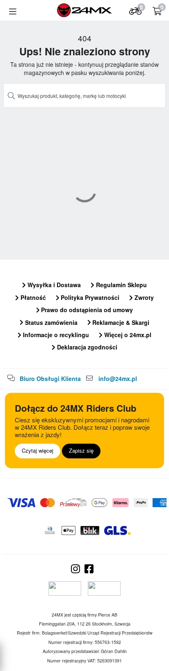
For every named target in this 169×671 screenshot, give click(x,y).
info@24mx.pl (117, 378)
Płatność (32, 297)
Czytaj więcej (37, 450)
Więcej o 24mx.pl (127, 335)
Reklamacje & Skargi (120, 322)
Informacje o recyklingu (55, 335)
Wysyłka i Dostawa (53, 285)
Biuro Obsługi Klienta (50, 378)
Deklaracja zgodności (86, 347)
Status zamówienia (50, 322)
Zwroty (143, 297)
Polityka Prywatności (89, 297)
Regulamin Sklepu (120, 285)
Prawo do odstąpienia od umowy (86, 310)
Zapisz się (81, 450)
